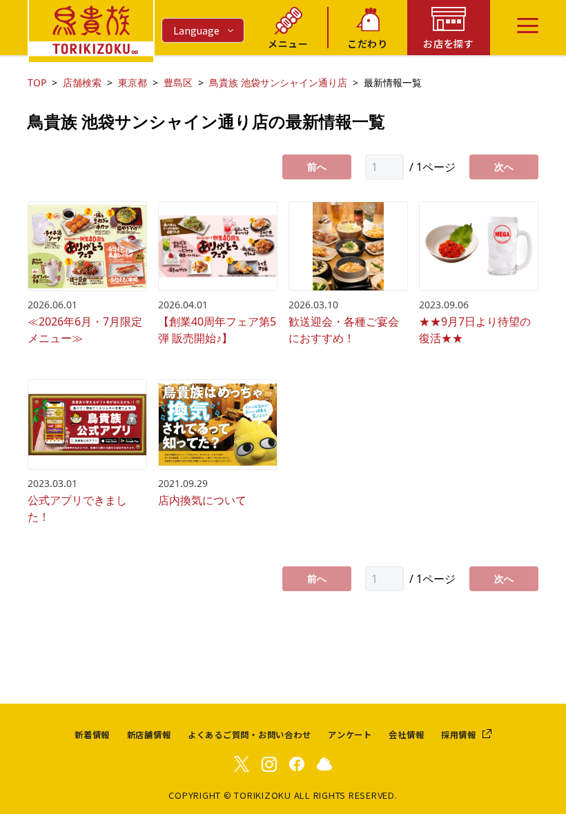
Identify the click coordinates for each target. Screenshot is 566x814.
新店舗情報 (149, 734)
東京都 (132, 82)
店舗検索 (82, 82)
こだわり (367, 43)
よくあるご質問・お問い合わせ (249, 734)
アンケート (350, 734)
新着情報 (92, 734)
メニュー (288, 43)
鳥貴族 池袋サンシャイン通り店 (278, 82)
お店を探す (448, 43)
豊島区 (178, 82)
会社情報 (406, 734)
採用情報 (458, 734)
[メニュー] (527, 25)
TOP (37, 82)
